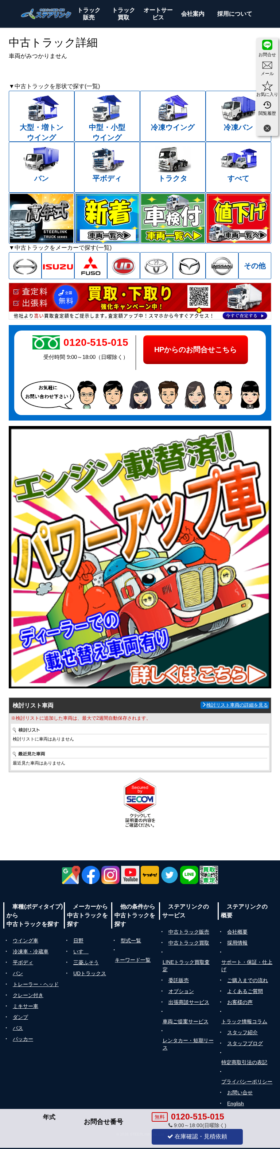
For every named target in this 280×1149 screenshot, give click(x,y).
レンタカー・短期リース (188, 1044)
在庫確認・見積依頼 (200, 1136)
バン (18, 973)
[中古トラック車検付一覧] (173, 218)
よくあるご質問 (245, 991)
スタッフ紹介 (242, 1032)
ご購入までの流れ (247, 980)
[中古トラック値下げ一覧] (238, 218)
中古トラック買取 (188, 943)
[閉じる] (267, 129)
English (235, 1103)
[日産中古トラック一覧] (222, 266)
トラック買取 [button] (123, 13)
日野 (78, 940)
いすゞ (81, 951)
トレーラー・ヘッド (36, 984)
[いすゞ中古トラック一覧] (58, 266)
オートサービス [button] (158, 13)
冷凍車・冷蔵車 (30, 951)
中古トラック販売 (188, 932)
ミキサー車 (25, 1006)
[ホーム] (46, 14)
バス (18, 1028)
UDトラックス (89, 973)
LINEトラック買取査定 (186, 965)
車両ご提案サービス (186, 1021)
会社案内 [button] (193, 14)
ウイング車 (25, 940)
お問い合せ (240, 1092)
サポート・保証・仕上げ (246, 965)
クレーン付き (28, 995)
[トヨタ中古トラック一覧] (156, 266)
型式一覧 (131, 940)
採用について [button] (234, 14)
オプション (181, 991)
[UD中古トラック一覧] (123, 266)
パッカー (23, 1039)
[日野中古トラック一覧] (25, 266)
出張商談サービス (188, 1002)
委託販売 (178, 980)
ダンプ (20, 1017)
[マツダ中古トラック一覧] (189, 266)
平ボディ (23, 962)
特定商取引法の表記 (244, 1062)
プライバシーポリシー (246, 1081)
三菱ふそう (86, 962)
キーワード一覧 (133, 960)
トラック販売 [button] (89, 13)
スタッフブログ (245, 1043)
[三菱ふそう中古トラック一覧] (90, 266)
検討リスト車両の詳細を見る (237, 705)
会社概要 (237, 932)
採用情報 (237, 943)
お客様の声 (240, 1002)
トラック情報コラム (244, 1021)
